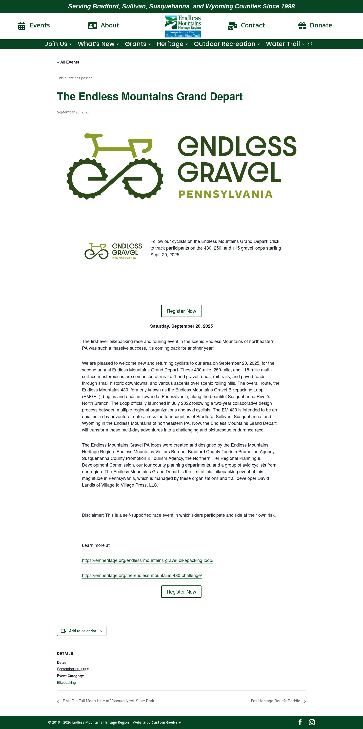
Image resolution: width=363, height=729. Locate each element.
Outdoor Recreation (225, 45)
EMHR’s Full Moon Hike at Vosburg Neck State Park (108, 701)
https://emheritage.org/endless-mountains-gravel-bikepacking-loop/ (147, 560)
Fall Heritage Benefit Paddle (276, 701)
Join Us (56, 45)
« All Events (68, 62)
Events (40, 25)
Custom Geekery (166, 722)
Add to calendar (82, 630)
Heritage (170, 45)
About (110, 25)
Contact (253, 25)
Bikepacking (66, 682)
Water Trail (283, 45)
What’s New (96, 45)
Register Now (181, 310)
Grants (135, 45)
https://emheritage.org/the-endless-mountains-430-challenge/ (142, 575)
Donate (321, 25)
